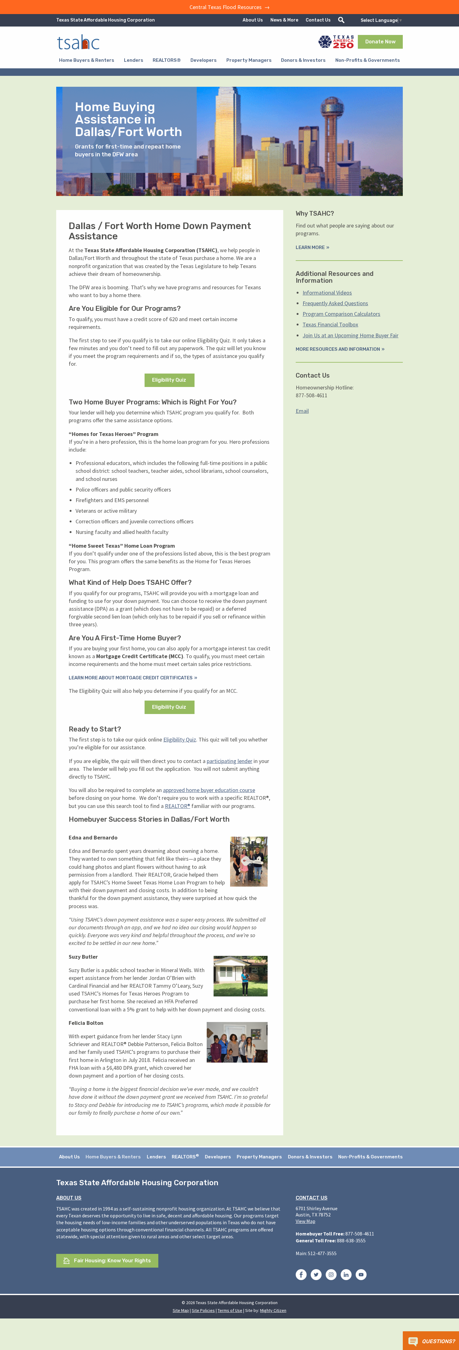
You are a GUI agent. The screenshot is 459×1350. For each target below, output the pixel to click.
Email (302, 410)
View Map (305, 1221)
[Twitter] (316, 1276)
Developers (203, 60)
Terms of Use (230, 1310)
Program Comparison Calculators (341, 313)
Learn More (310, 247)
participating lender (229, 761)
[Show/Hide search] (341, 20)
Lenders (133, 60)
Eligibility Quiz (169, 380)
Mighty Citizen (273, 1310)
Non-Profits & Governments (367, 60)
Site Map (181, 1310)
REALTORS (185, 1156)
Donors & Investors (303, 60)
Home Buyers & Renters (86, 60)
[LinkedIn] (346, 1276)
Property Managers (249, 60)
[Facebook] (301, 1276)
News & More (284, 20)
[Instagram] (331, 1276)
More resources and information (338, 349)
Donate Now (380, 42)
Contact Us (318, 20)
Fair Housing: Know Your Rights (112, 1261)
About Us (253, 20)
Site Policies (203, 1310)
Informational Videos (327, 292)
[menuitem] (86, 60)
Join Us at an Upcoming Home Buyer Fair (350, 335)
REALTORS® (167, 60)
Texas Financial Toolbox (330, 324)
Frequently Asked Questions (335, 303)
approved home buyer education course (209, 790)
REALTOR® (177, 806)
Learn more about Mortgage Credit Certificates (131, 678)
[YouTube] (361, 1276)
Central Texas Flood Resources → (230, 7)
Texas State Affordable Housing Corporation (105, 20)
